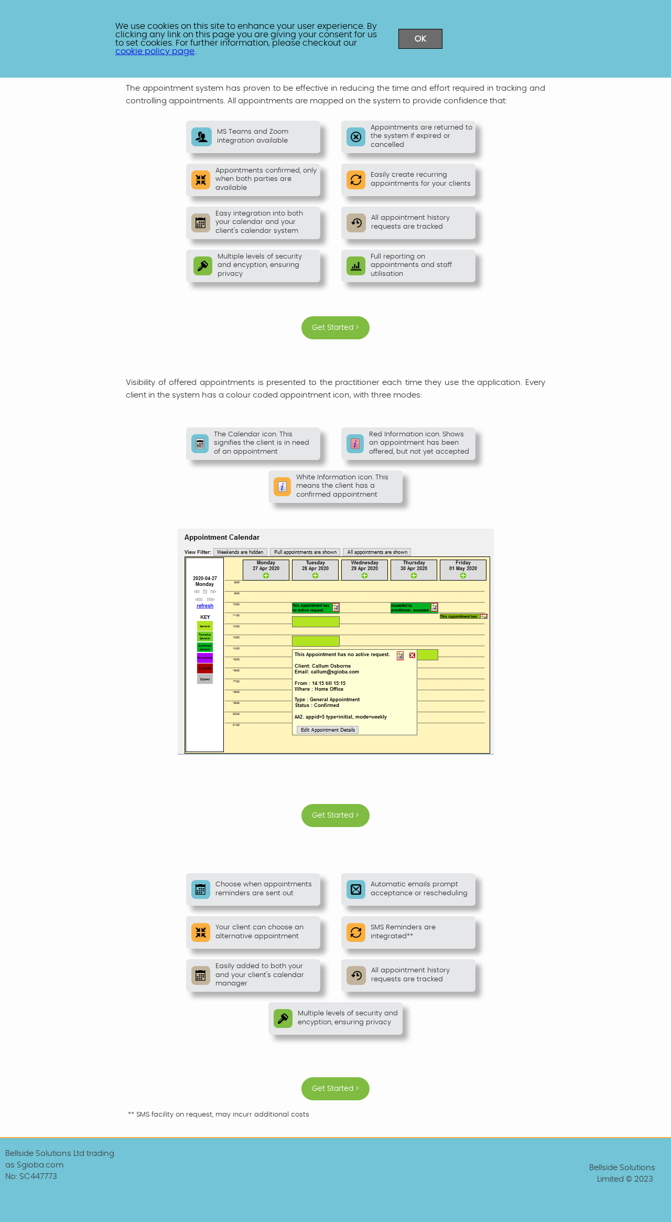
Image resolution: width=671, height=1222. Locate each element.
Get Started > (335, 327)
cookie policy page (154, 51)
